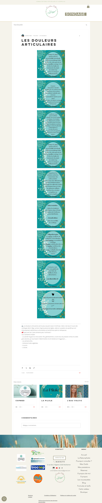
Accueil (84, 455)
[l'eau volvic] (76, 391)
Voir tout (86, 381)
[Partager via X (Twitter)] (26, 368)
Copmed (20, 401)
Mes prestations (84, 467)
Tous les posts (18, 25)
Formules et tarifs (84, 486)
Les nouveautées (84, 480)
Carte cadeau (84, 489)
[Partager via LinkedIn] (30, 368)
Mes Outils (84, 464)
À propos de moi (83, 473)
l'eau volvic (74, 401)
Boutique (83, 492)
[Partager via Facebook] (22, 368)
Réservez (84, 470)
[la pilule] (51, 391)
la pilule (47, 401)
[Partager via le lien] (34, 368)
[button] (88, 6)
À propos (83, 477)
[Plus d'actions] (79, 36)
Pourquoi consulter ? (84, 461)
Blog (84, 483)
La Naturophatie (84, 458)
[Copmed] (25, 391)
